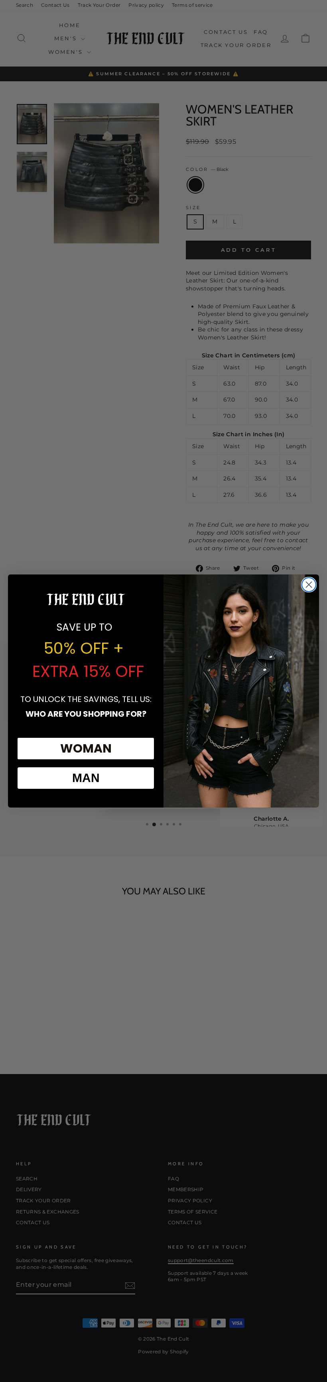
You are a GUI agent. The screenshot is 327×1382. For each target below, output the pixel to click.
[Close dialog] (309, 585)
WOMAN (86, 748)
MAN (86, 777)
